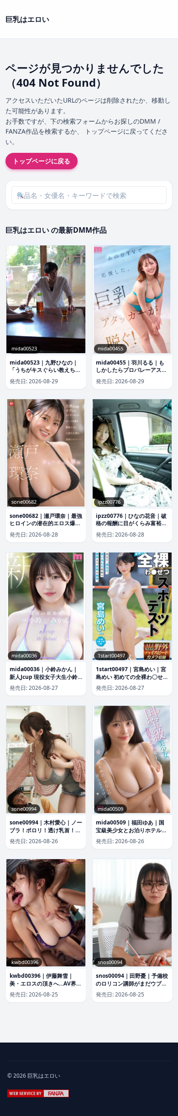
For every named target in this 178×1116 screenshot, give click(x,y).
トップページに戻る (41, 160)
